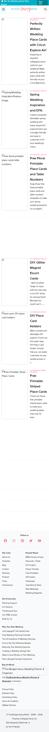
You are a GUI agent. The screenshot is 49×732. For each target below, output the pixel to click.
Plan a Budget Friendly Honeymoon (17, 659)
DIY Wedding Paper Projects (38, 19)
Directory (6, 573)
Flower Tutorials (32, 569)
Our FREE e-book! (9, 615)
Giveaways (30, 581)
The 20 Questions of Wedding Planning (18, 639)
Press (4, 581)
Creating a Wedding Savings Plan (16, 651)
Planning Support (9, 603)
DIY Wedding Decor (38, 91)
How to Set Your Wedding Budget (16, 643)
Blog (4, 565)
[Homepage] (24, 9)
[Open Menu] (3, 9)
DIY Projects (31, 565)
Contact (5, 569)
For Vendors (7, 607)
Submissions (7, 585)
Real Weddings (32, 589)
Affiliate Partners (9, 705)
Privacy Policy (8, 689)
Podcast (5, 577)
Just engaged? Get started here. (16, 631)
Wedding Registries (34, 593)
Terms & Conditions (10, 701)
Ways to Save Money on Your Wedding (18, 655)
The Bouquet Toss (9, 611)
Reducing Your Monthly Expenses (16, 647)
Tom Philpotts (14, 726)
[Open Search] (45, 9)
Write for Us (7, 619)
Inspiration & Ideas (33, 585)
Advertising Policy (9, 697)
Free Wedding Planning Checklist (16, 635)
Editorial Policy (8, 693)
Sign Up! (41, 2)
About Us (6, 557)
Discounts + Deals (33, 561)
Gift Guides (30, 577)
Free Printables (32, 573)
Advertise (6, 561)
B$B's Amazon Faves (35, 557)
